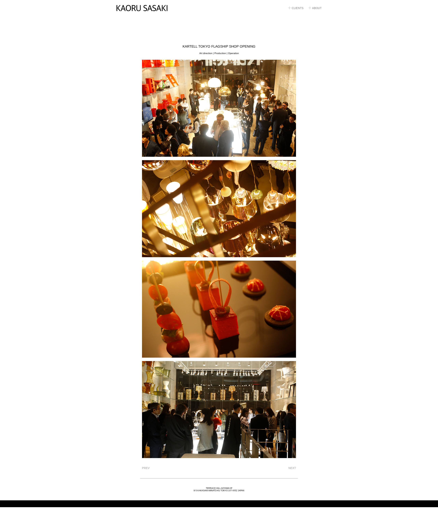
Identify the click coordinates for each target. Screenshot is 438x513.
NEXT (292, 468)
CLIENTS (298, 8)
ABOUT (317, 8)
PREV (146, 468)
